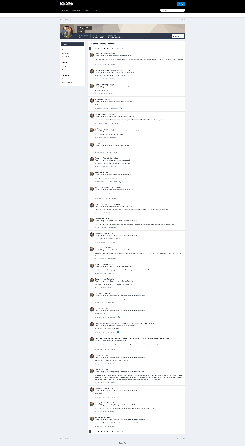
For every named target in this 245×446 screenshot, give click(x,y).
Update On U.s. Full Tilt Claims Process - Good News (114, 70)
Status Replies (66, 57)
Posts (63, 69)
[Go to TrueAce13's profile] (92, 55)
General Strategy (125, 145)
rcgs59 (111, 189)
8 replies (112, 302)
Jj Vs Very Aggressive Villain (105, 129)
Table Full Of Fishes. (102, 173)
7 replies (114, 137)
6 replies (114, 152)
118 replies (113, 227)
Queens (97, 143)
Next (108, 48)
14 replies (112, 411)
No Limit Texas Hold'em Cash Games (132, 131)
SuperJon (112, 55)
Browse (87, 10)
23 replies (113, 198)
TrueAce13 (98, 55)
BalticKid (111, 174)
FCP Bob (111, 72)
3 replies (112, 332)
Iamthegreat (112, 87)
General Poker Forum (127, 72)
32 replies (114, 79)
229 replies (113, 273)
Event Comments (67, 82)
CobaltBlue (112, 266)
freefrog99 (112, 295)
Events (64, 79)
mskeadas (112, 160)
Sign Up (181, 4)
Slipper (111, 145)
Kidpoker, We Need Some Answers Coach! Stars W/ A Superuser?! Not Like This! (124, 323)
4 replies (112, 64)
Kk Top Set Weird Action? (104, 403)
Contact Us (122, 443)
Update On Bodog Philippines (105, 85)
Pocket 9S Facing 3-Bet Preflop (106, 158)
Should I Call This (101, 308)
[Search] (183, 10)
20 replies (113, 93)
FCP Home (65, 10)
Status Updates (66, 53)
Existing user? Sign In (167, 4)
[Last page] (112, 48)
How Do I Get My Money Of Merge (108, 188)
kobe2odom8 (113, 221)
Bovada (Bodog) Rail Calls (104, 264)
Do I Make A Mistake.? (103, 294)
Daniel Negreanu (76, 10)
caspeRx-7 (112, 101)
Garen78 (111, 131)
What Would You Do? (103, 99)
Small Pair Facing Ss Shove (105, 54)
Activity (95, 10)
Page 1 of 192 (121, 48)
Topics (64, 66)
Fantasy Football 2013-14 (104, 219)
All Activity (65, 44)
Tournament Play (126, 55)
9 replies (114, 108)
